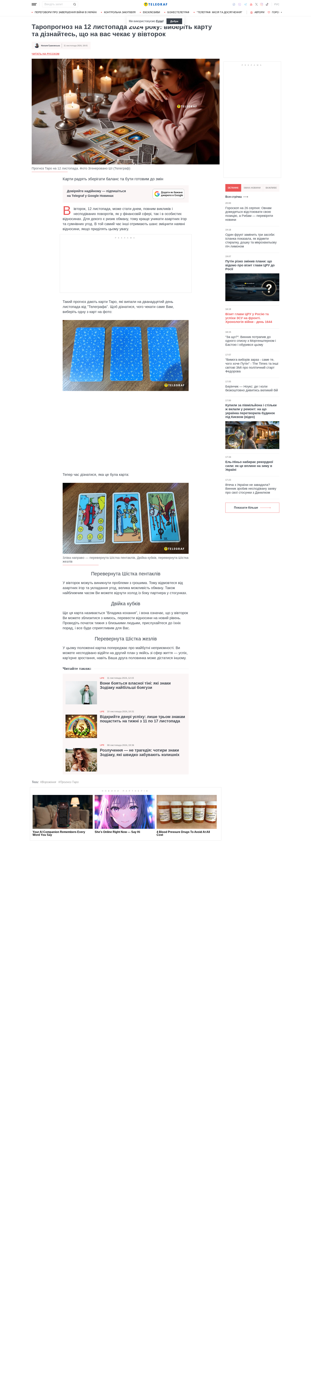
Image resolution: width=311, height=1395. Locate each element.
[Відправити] (74, 4)
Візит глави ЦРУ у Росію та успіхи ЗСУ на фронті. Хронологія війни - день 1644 (248, 318)
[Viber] (239, 4)
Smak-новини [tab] (252, 188)
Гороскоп (279, 12)
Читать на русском (45, 53)
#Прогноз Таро (68, 782)
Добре (174, 21)
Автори (259, 12)
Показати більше (246, 507)
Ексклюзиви (151, 12)
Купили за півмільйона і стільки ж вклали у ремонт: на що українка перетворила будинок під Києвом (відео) (251, 411)
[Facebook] (233, 4)
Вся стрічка (233, 196)
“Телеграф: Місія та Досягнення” (219, 12)
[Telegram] (245, 4)
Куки (159, 21)
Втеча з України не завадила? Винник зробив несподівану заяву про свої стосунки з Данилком (250, 488)
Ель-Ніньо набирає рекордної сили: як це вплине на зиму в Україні (249, 465)
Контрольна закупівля (120, 12)
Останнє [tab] (233, 188)
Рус (276, 4)
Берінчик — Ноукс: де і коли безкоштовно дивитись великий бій (251, 388)
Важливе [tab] (271, 188)
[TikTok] (267, 4)
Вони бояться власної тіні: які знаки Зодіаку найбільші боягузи (135, 685)
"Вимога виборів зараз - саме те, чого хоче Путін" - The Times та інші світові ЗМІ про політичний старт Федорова (251, 365)
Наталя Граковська (50, 45)
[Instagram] (261, 4)
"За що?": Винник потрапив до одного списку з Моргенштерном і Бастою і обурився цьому (250, 340)
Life (102, 678)
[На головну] (155, 4)
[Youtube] (251, 4)
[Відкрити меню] (34, 4)
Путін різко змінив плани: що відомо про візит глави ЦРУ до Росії (250, 265)
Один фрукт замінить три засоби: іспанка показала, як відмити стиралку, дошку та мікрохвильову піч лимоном (251, 240)
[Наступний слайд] (281, 12)
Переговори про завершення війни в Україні (66, 12)
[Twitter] (256, 4)
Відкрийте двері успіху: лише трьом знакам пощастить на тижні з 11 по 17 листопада (142, 719)
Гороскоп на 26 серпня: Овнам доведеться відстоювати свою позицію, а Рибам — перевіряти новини (249, 214)
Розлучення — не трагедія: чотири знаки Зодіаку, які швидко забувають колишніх (139, 752)
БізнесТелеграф (178, 12)
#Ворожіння (48, 782)
